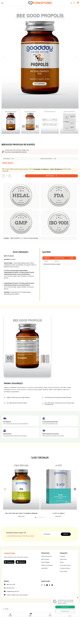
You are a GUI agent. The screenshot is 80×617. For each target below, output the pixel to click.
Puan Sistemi (63, 571)
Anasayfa (62, 556)
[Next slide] (76, 57)
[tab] (42, 107)
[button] (35, 517)
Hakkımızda (63, 559)
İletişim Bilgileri (45, 562)
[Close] (77, 597)
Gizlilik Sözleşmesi (46, 556)
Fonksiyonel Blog (65, 568)
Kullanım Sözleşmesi (47, 565)
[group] (11, 121)
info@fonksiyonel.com (12, 591)
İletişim (62, 562)
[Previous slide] (5, 489)
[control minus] (3, 175)
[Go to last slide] (4, 57)
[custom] (41, 585)
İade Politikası (45, 559)
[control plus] (9, 175)
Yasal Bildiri (44, 568)
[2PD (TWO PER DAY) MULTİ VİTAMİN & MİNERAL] (21, 486)
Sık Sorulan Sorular (65, 565)
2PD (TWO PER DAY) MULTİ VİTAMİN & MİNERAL (21, 513)
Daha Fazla (63, 603)
